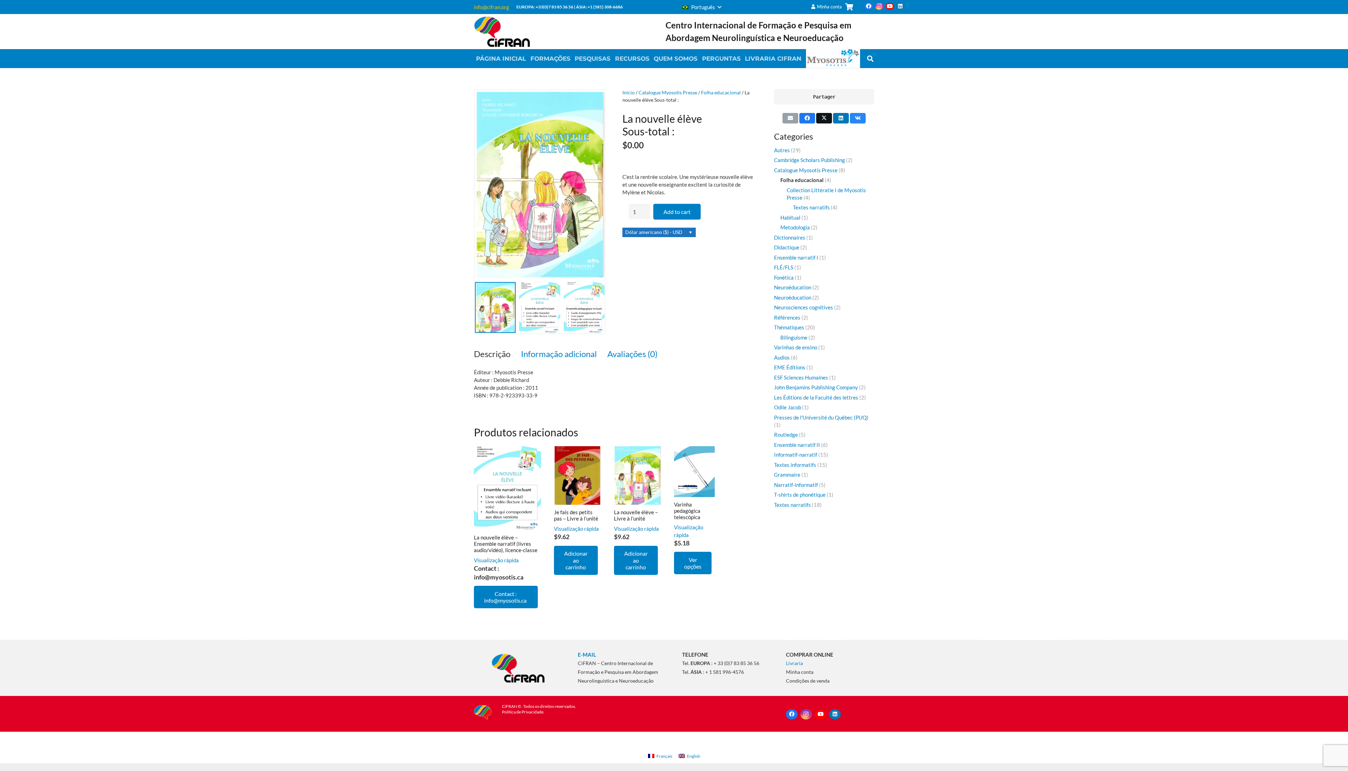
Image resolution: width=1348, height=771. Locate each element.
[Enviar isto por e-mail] (790, 118)
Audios (782, 357)
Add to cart (676, 211)
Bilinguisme (793, 337)
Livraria (794, 663)
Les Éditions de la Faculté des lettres (816, 397)
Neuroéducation (792, 287)
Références (787, 317)
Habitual (790, 217)
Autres (782, 150)
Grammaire (787, 474)
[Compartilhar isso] (807, 118)
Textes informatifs (795, 465)
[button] (702, 7)
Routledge (786, 434)
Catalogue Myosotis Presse (668, 92)
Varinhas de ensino (795, 347)
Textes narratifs (811, 207)
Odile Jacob (787, 407)
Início (628, 92)
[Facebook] (869, 6)
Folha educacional (721, 92)
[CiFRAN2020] (502, 31)
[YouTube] (890, 6)
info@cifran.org (491, 7)
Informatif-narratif (795, 454)
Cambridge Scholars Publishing (809, 160)
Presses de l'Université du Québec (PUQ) (821, 417)
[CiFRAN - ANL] (518, 667)
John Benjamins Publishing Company (816, 387)
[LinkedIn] (900, 6)
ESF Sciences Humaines (801, 377)
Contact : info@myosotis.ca (506, 597)
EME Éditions (789, 367)
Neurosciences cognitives (803, 307)
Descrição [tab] (492, 354)
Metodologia (795, 227)
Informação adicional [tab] (559, 354)
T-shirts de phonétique (800, 494)
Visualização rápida (496, 560)
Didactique (786, 247)
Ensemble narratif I (796, 257)
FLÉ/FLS (783, 267)
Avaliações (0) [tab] (632, 354)
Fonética (784, 277)
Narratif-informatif (796, 485)
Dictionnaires (789, 237)
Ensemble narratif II (797, 445)
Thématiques (789, 327)
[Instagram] (879, 6)
